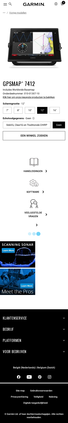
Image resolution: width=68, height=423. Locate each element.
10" (30, 110)
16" (54, 110)
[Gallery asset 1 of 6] (34, 48)
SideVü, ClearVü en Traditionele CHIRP (26, 124)
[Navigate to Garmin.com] (34, 4)
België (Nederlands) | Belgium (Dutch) (34, 367)
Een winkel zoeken (34, 135)
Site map (20, 390)
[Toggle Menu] (2, 3)
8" (18, 110)
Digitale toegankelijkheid (35, 403)
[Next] (60, 48)
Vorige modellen (18, 13)
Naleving (53, 396)
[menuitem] (10, 4)
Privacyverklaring (19, 396)
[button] (19, 118)
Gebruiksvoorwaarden (41, 390)
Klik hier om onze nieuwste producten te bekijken (29, 97)
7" (7, 110)
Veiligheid (38, 396)
